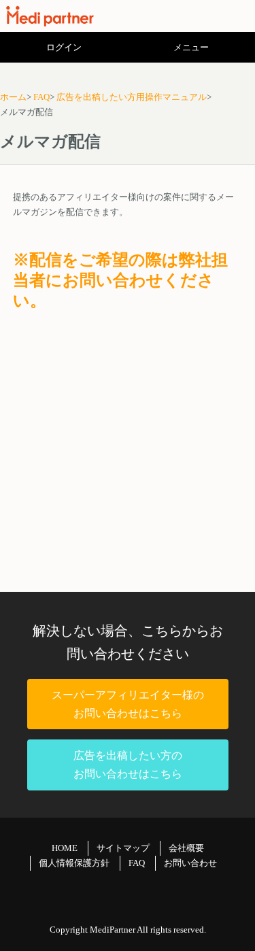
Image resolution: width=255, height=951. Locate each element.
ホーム (13, 97)
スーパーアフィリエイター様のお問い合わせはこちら (128, 704)
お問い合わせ (190, 863)
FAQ (41, 97)
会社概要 (186, 848)
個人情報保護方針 (74, 863)
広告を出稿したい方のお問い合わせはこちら (127, 765)
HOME (65, 848)
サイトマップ (123, 848)
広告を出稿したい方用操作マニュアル (131, 97)
